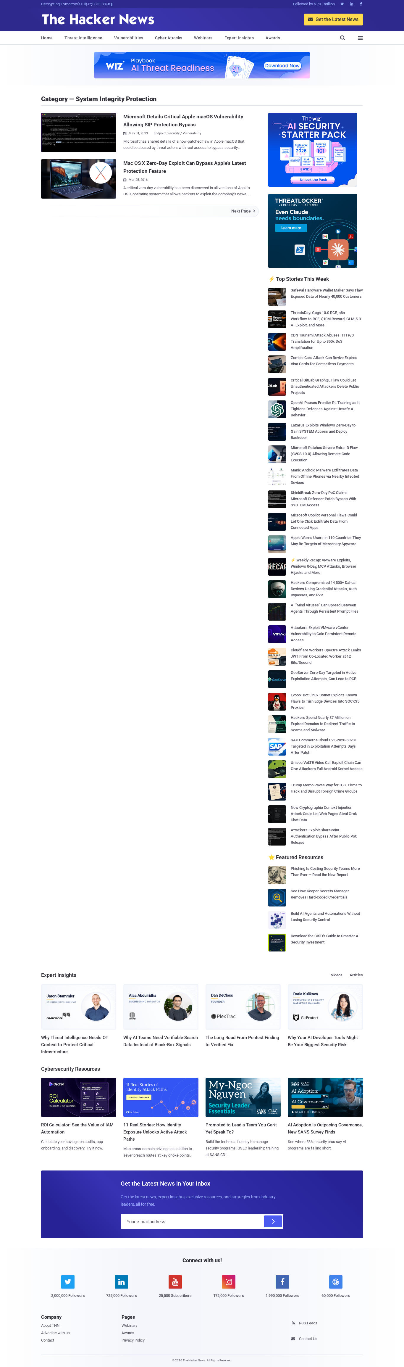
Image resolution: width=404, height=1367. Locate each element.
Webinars (203, 38)
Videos (336, 975)
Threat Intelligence (83, 38)
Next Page (243, 211)
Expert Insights (239, 38)
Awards (273, 38)
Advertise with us (55, 1333)
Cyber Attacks (168, 38)
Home (47, 38)
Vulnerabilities (128, 38)
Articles (356, 975)
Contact (47, 1340)
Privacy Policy (133, 1340)
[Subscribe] (273, 1221)
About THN (50, 1325)
